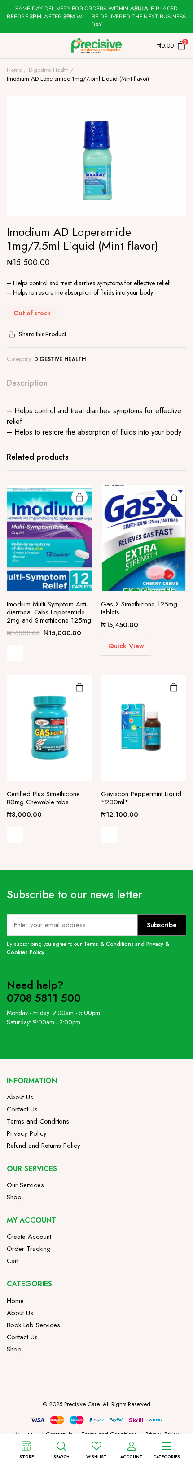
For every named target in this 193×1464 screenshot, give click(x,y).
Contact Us (22, 1109)
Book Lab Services (33, 1325)
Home (14, 69)
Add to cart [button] (174, 497)
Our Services (25, 1185)
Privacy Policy (27, 1133)
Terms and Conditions (38, 1121)
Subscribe (162, 925)
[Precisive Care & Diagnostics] (96, 45)
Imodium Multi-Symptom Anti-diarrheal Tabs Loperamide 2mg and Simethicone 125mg (49, 612)
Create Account (29, 1237)
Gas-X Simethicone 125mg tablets (139, 608)
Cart (12, 1261)
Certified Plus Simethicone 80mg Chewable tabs (43, 798)
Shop (14, 1197)
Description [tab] (27, 383)
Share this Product (42, 334)
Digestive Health (49, 69)
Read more (79, 497)
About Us (20, 1097)
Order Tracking (29, 1249)
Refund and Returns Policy (43, 1145)
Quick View (15, 653)
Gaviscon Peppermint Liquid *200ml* (141, 798)
